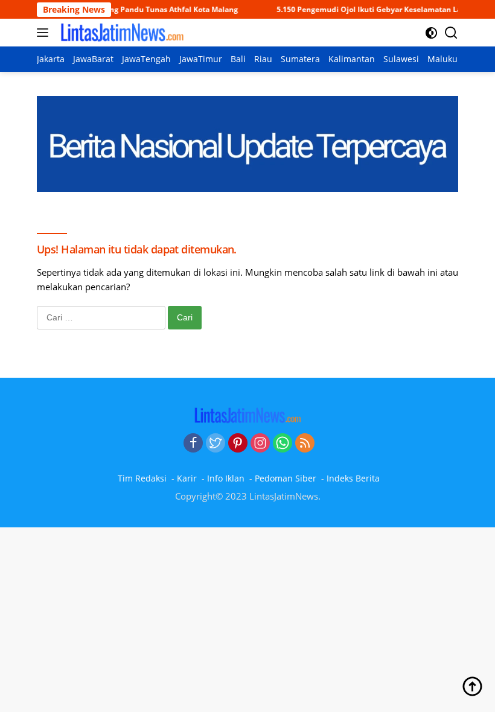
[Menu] (45, 32)
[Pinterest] (238, 443)
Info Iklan (225, 478)
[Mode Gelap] (431, 33)
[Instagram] (260, 443)
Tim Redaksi (142, 478)
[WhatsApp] (282, 443)
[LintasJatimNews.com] (120, 32)
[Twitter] (215, 443)
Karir (187, 478)
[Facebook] (193, 443)
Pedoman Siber (285, 478)
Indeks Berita (353, 478)
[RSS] (305, 443)
